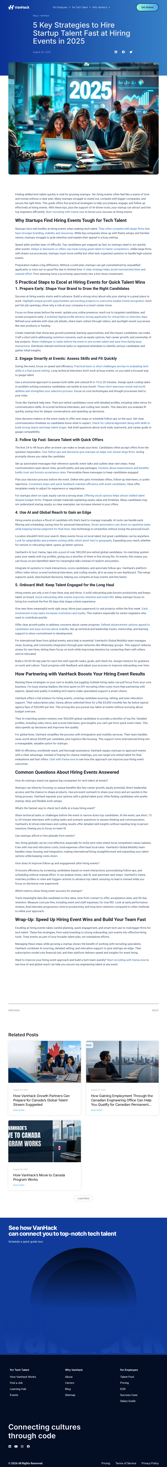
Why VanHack (99, 7)
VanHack (44, 15)
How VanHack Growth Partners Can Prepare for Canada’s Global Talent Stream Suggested (41, 1100)
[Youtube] (16, 1446)
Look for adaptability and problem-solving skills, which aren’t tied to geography (63, 540)
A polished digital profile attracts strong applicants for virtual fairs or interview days (96, 316)
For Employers (60, 7)
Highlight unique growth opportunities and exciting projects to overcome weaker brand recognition (83, 301)
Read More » (19, 1110)
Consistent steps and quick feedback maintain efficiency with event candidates (77, 484)
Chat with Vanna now (62, 759)
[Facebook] (28, 1446)
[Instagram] (22, 1446)
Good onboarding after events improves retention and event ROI (74, 597)
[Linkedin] (9, 1446)
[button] (116, 52)
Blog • (36, 15)
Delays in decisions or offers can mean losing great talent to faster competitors (80, 249)
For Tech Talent (80, 7)
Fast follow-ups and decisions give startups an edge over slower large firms (88, 452)
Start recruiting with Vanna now (65, 211)
